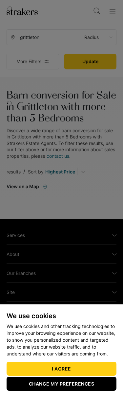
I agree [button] (61, 368)
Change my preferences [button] (61, 384)
